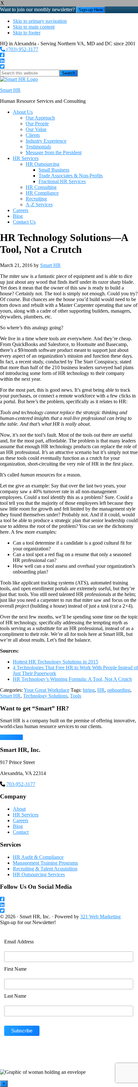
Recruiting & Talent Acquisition (45, 868)
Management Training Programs (45, 863)
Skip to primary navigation (40, 21)
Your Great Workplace (46, 690)
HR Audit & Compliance (38, 857)
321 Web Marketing (100, 916)
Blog (18, 826)
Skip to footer (26, 32)
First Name (15, 969)
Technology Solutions (45, 696)
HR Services (26, 814)
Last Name (15, 996)
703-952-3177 (20, 784)
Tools (75, 696)
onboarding (118, 690)
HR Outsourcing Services (39, 874)
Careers (20, 820)
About (19, 809)
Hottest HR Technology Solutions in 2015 (55, 661)
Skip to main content (34, 27)
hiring (89, 690)
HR (101, 690)
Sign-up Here (91, 9)
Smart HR (10, 90)
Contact (21, 832)
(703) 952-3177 (21, 49)
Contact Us (11, 737)
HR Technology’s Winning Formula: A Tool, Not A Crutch (72, 679)
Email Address (19, 941)
